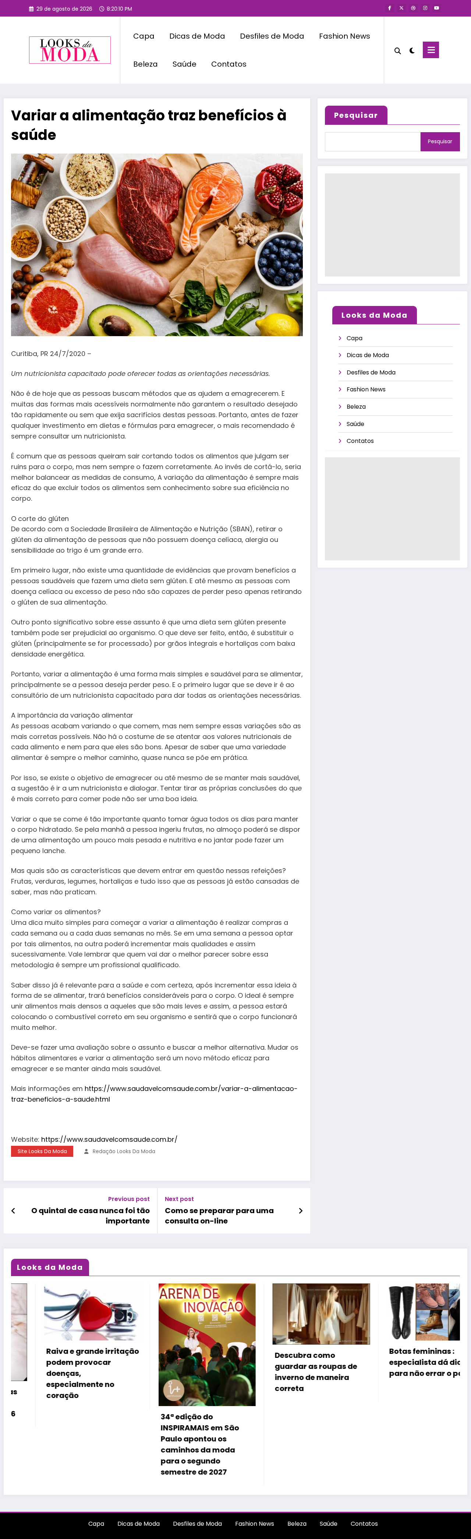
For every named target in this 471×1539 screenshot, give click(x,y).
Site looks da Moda (42, 1151)
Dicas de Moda (197, 36)
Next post (179, 1198)
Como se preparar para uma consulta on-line (219, 1215)
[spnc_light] (412, 49)
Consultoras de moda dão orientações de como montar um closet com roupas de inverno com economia (422, 1377)
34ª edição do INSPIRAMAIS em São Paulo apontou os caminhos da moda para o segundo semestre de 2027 (72, 1444)
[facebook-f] (389, 8)
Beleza (145, 64)
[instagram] (425, 8)
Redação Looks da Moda (124, 1151)
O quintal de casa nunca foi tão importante (90, 1215)
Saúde (184, 64)
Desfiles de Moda (272, 36)
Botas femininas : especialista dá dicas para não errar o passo (305, 1362)
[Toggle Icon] (431, 50)
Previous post (129, 1198)
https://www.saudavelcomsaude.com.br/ (109, 1139)
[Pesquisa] (398, 50)
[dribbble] (413, 8)
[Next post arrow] (300, 1211)
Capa (144, 36)
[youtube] (436, 8)
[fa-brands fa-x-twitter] (401, 8)
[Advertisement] (392, 225)
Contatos (229, 64)
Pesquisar (356, 115)
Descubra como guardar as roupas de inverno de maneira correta (189, 1372)
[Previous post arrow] (13, 1211)
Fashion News (344, 36)
